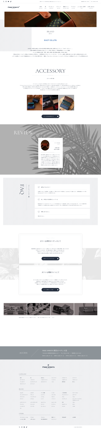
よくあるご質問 (82, 7)
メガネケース (64, 379)
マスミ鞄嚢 (43, 392)
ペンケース (54, 379)
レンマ (42, 398)
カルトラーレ (43, 402)
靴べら (74, 381)
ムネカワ (32, 392)
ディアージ (54, 404)
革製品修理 (64, 417)
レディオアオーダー (34, 402)
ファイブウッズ (33, 396)
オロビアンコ (64, 404)
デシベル (53, 406)
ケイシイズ (32, 404)
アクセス (73, 7)
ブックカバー (22, 381)
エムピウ (21, 392)
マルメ (74, 396)
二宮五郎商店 (64, 392)
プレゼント (51, 7)
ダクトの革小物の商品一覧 (49, 116)
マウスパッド (75, 379)
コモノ (74, 402)
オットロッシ (43, 406)
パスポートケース (44, 379)
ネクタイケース (44, 381)
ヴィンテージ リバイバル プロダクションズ (77, 399)
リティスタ (54, 394)
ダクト (74, 404)
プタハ (63, 396)
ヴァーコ (42, 404)
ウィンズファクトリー (24, 394)
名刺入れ (42, 377)
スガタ (74, 406)
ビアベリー (75, 394)
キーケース (75, 377)
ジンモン (53, 392)
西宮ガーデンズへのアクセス (49, 258)
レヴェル (32, 398)
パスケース (32, 379)
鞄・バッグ (86, 309)
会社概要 (74, 417)
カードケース (22, 379)
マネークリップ (23, 383)
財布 (41, 7)
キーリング (32, 383)
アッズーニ (22, 404)
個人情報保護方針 (44, 419)
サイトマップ (54, 419)
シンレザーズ (22, 406)
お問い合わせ (91, 7)
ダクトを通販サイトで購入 (49, 289)
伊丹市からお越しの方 (70, 355)
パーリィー (54, 398)
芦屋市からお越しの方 (81, 355)
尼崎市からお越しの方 (58, 355)
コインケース (54, 377)
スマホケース (64, 377)
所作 (63, 402)
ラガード (53, 396)
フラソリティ (22, 396)
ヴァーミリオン (75, 392)
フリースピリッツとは (15, 309)
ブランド (58, 7)
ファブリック (64, 398)
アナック (32, 394)
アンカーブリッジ (65, 394)
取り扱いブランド (38, 309)
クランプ (21, 398)
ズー (21, 408)
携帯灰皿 (63, 381)
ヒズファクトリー (23, 402)
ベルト (53, 381)
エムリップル (54, 402)
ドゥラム (42, 396)
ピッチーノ (43, 394)
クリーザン (32, 406)
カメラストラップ (33, 381)
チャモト (63, 406)
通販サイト (66, 7)
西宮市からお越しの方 (46, 355)
